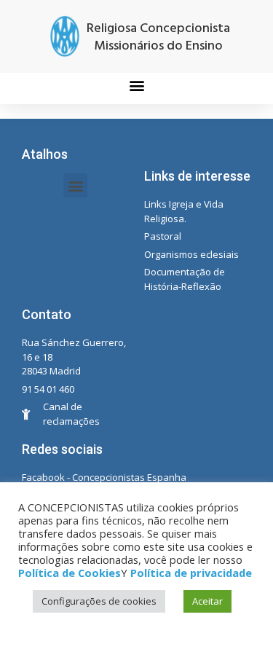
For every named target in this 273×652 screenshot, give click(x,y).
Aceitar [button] (207, 601)
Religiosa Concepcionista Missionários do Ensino (158, 37)
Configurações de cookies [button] (99, 601)
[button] (136, 85)
